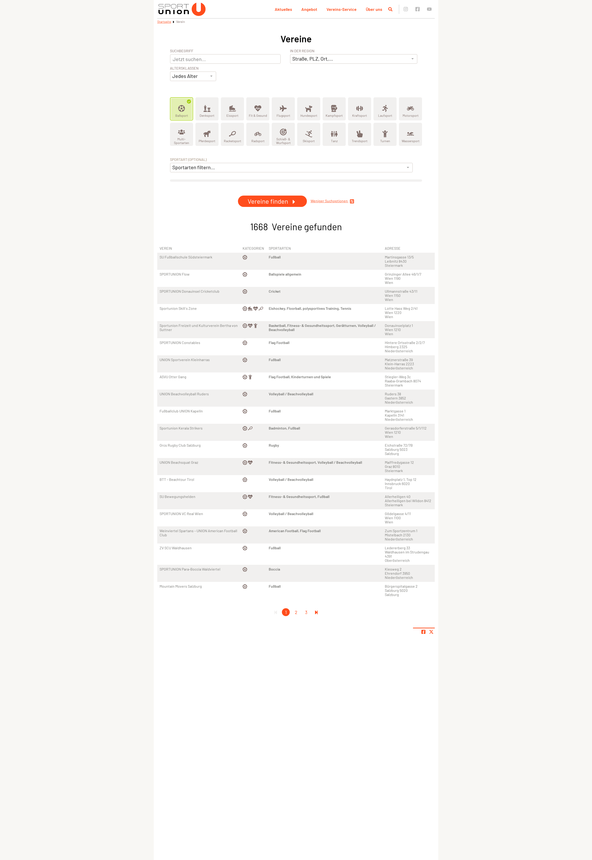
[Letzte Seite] (316, 612)
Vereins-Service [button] (342, 9)
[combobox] (193, 76)
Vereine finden (269, 201)
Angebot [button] (309, 9)
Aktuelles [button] (283, 9)
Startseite (164, 22)
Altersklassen (184, 68)
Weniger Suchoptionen (329, 201)
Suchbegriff (181, 51)
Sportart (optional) (188, 159)
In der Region (302, 51)
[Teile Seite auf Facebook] (423, 631)
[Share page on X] (431, 631)
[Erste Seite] (276, 612)
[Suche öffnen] (390, 9)
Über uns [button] (374, 9)
